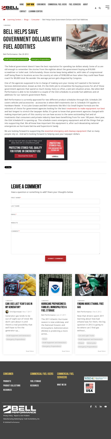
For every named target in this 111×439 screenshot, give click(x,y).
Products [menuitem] (7, 381)
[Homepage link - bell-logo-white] (19, 412)
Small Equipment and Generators (16, 59)
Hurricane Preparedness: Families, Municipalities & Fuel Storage (54, 307)
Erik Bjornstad (15, 312)
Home (22, 4)
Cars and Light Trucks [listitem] (86, 336)
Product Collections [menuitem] (11, 385)
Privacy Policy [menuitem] (8, 416)
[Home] (4, 19)
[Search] (99, 8)
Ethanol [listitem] (81, 343)
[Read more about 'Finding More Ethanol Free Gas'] (91, 285)
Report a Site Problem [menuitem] (22, 416)
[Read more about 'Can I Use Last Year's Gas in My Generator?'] (19, 285)
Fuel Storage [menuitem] (35, 381)
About (85, 4)
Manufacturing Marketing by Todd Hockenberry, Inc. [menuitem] (21, 419)
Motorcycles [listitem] (91, 343)
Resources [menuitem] (7, 390)
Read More (30, 351)
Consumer (35, 19)
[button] (91, 406)
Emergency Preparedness (40, 59)
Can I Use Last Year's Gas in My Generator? (18, 305)
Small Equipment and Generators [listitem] (18, 336)
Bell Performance (10, 54)
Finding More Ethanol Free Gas (90, 305)
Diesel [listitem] (44, 339)
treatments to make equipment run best (85, 108)
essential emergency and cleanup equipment (66, 131)
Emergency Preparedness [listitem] (16, 339)
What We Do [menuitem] (61, 385)
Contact (23, 11)
